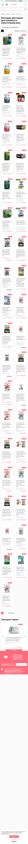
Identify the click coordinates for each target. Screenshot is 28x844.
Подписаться (21, 664)
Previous (3, 639)
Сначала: (17, 31)
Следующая (11, 613)
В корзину (14, 650)
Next (26, 638)
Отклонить (14, 839)
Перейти (20, 0)
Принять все (14, 836)
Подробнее (14, 841)
